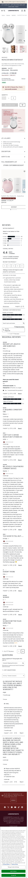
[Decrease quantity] (4, 98)
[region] (13, 852)
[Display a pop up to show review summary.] (12, 200)
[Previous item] (2, 190)
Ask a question (14, 70)
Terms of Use (15, 864)
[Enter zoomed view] (24, 40)
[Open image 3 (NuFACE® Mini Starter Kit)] (23, 49)
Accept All (13, 875)
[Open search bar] (4, 10)
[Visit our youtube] (15, 807)
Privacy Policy (6, 864)
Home (3, 15)
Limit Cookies (13, 871)
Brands (8, 15)
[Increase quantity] (13, 98)
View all (23, 78)
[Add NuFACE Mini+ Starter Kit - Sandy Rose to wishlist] (24, 171)
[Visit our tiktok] (18, 807)
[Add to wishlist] (22, 105)
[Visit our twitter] (8, 807)
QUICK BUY (14, 207)
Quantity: (5, 95)
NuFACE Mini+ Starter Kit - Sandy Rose (12, 196)
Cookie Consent (13, 826)
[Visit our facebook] (5, 807)
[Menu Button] (1, 10)
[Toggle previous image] (1, 30)
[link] (22, 10)
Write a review (5, 70)
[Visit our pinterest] (22, 807)
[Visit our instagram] (11, 807)
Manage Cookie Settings (13, 867)
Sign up (13, 800)
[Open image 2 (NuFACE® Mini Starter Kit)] (14, 49)
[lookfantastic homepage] (13, 10)
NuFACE (14, 15)
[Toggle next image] (26, 30)
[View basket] (24, 10)
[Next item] (24, 190)
